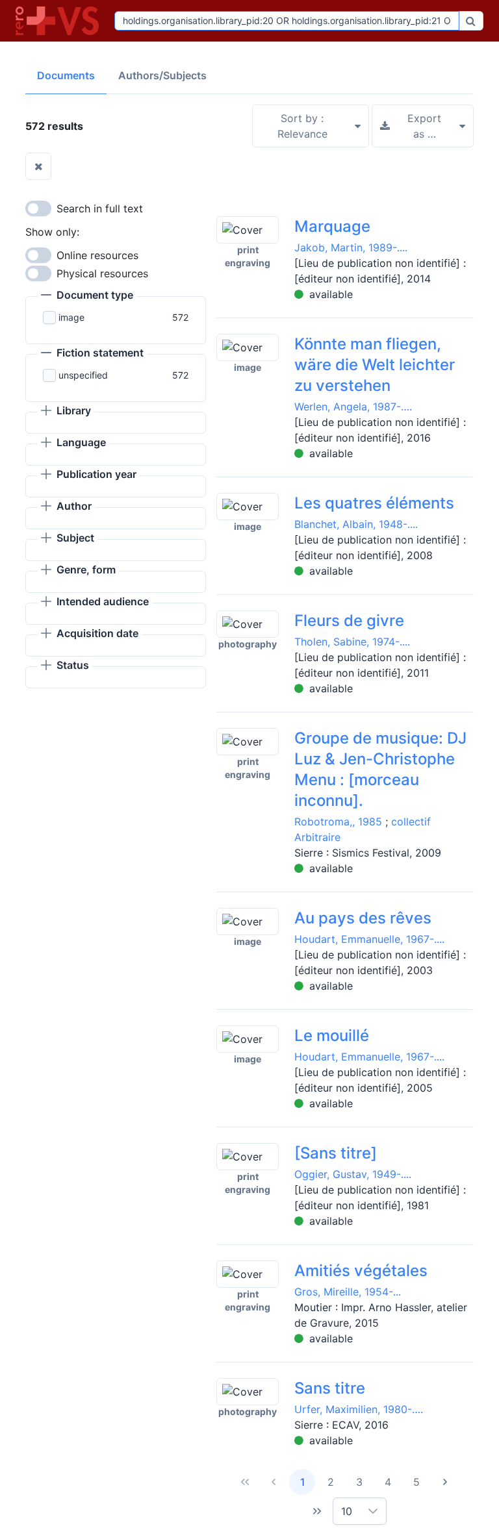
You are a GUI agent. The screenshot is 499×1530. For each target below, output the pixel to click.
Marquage (332, 226)
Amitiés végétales (361, 1270)
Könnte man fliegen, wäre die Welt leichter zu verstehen (374, 364)
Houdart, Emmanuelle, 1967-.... (369, 939)
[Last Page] (317, 1511)
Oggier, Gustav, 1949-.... (352, 1174)
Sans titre (329, 1388)
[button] (87, 296)
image (71, 317)
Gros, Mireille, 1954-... (347, 1291)
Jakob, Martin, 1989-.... (350, 247)
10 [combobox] (346, 1511)
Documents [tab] (66, 75)
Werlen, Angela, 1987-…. (353, 406)
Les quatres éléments (374, 503)
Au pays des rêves (362, 918)
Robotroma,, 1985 (338, 821)
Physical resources (102, 273)
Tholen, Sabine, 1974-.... (352, 641)
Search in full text (100, 208)
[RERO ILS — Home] (60, 20)
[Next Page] (445, 1482)
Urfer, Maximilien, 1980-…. (358, 1409)
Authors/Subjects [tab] (162, 75)
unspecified (83, 375)
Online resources (97, 255)
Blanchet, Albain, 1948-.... (356, 524)
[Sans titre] (335, 1153)
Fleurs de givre (349, 620)
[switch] (38, 208)
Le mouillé (331, 1035)
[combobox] (286, 21)
